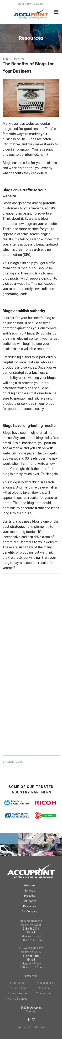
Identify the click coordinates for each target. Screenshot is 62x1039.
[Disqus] (31, 619)
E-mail (31, 932)
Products (29, 895)
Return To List (14, 761)
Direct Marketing (44, 982)
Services (29, 890)
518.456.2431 (31, 928)
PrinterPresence (37, 1027)
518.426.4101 (31, 955)
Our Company (30, 911)
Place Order (17, 982)
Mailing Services (17, 998)
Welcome (29, 885)
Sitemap (31, 1011)
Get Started (30, 901)
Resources (29, 906)
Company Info (44, 993)
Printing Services (17, 993)
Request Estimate (17, 988)
